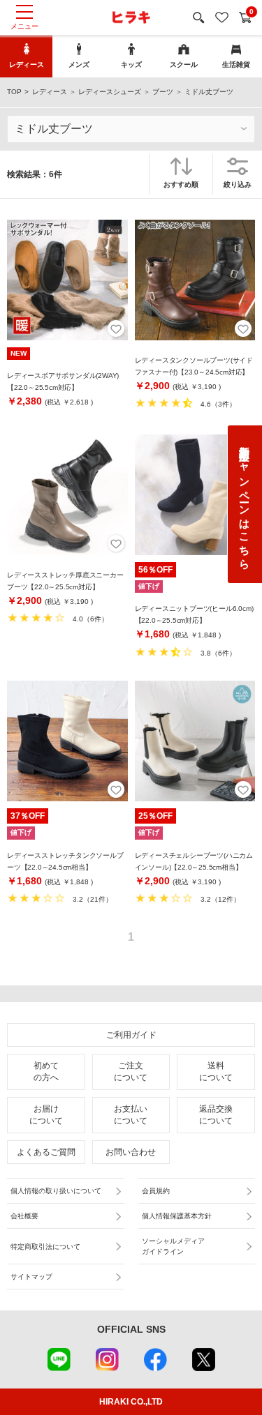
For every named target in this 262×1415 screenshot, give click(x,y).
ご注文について (130, 1071)
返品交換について (216, 1115)
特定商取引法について (45, 1246)
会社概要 (24, 1216)
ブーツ (162, 92)
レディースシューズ (109, 92)
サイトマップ (31, 1276)
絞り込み (238, 184)
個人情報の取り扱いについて (55, 1191)
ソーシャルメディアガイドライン (173, 1246)
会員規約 (156, 1191)
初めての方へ (46, 1071)
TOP (14, 92)
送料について (216, 1071)
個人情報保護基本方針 (177, 1216)
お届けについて (46, 1115)
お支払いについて (130, 1115)
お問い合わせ (130, 1152)
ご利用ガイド (131, 1035)
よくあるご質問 (46, 1152)
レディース (49, 92)
